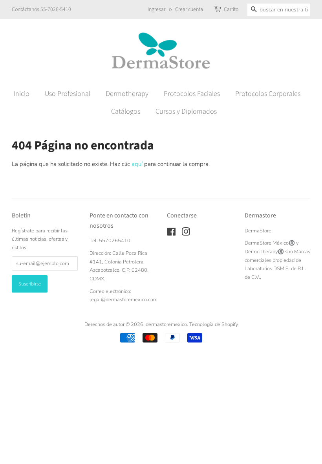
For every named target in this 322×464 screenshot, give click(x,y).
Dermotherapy (127, 94)
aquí (137, 164)
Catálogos (125, 111)
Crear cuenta (189, 9)
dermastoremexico (166, 324)
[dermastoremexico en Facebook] (171, 233)
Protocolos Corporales (267, 94)
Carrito (231, 9)
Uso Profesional (67, 94)
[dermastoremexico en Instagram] (185, 233)
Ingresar (156, 9)
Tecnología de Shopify (213, 324)
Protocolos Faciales (192, 94)
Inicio (21, 94)
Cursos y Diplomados (186, 111)
